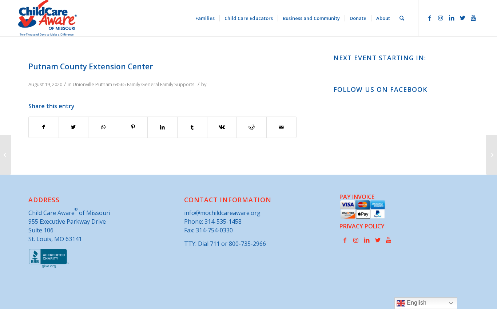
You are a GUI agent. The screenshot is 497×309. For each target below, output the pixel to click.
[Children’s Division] (5, 155)
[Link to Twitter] (462, 17)
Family (133, 84)
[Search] (402, 18)
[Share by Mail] (281, 127)
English (415, 303)
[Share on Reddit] (251, 127)
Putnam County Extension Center (90, 66)
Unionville (83, 84)
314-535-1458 (223, 221)
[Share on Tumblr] (192, 127)
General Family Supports (168, 84)
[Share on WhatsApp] (103, 127)
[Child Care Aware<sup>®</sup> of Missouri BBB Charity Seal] (48, 267)
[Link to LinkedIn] (451, 17)
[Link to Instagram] (440, 17)
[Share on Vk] (222, 127)
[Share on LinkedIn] (162, 127)
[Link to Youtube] (473, 17)
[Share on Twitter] (73, 127)
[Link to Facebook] (429, 17)
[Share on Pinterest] (133, 127)
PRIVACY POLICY (362, 226)
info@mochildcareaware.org (222, 213)
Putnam (103, 84)
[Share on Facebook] (44, 127)
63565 (119, 84)
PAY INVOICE (356, 197)
